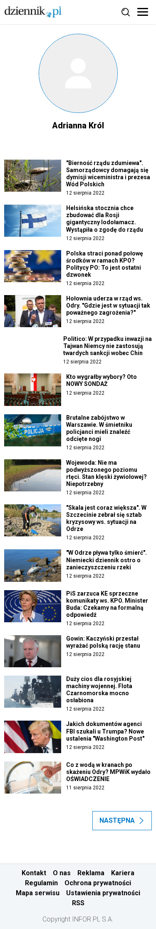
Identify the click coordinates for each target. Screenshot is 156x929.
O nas (62, 873)
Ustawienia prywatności (103, 893)
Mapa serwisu (37, 893)
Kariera (122, 873)
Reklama (90, 873)
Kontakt (34, 873)
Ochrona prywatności (97, 883)
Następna (117, 820)
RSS (78, 903)
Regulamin (41, 883)
